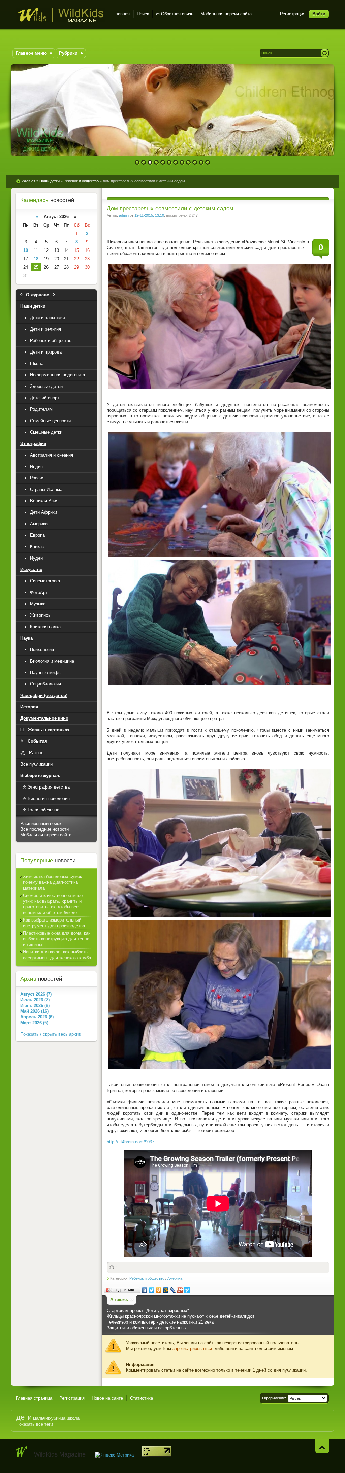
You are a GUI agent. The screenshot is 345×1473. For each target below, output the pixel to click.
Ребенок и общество (146, 1278)
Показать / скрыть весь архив (50, 1034)
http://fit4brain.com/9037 (130, 1141)
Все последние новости (44, 829)
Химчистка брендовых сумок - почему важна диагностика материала (54, 882)
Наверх (322, 1446)
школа (73, 1418)
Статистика (141, 1398)
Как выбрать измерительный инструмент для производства (54, 922)
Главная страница (34, 1398)
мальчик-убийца (49, 1418)
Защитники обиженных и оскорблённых (147, 1327)
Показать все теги (34, 1424)
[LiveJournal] (173, 1290)
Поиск (143, 13)
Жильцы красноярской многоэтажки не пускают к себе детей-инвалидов (181, 1316)
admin (124, 215)
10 (195, 162)
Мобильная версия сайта (226, 13)
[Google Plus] (180, 1290)
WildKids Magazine (60, 15)
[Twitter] (151, 1290)
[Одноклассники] (158, 1290)
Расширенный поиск (40, 823)
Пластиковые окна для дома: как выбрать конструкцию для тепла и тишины (56, 939)
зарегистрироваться (192, 1348)
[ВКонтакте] (144, 1290)
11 (201, 162)
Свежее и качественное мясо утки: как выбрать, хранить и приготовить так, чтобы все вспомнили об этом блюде (53, 904)
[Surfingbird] (187, 1290)
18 (36, 258)
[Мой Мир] (165, 1290)
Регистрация (292, 13)
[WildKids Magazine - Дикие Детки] (21, 1452)
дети (24, 1417)
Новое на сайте (107, 1398)
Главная (121, 13)
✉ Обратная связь (174, 13)
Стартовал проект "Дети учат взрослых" (148, 1310)
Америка (174, 1278)
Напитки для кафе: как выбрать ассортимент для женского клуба (57, 954)
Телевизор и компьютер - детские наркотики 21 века (160, 1322)
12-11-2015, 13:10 (149, 215)
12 (208, 162)
